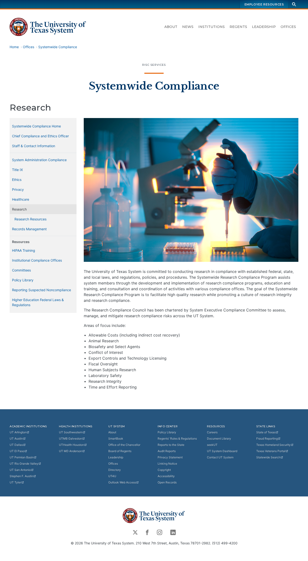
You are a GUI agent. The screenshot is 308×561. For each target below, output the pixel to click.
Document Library (219, 438)
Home (14, 47)
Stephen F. (21, 476)
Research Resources (30, 219)
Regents (238, 27)
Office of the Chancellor (124, 445)
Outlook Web (122, 482)
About (170, 27)
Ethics (16, 180)
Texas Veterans (270, 451)
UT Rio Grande (24, 463)
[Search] (294, 4)
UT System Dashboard (222, 451)
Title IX (17, 170)
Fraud (267, 438)
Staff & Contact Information (33, 146)
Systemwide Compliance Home (36, 126)
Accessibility (166, 476)
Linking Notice (167, 463)
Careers (212, 432)
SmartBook (115, 438)
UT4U (112, 476)
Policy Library (22, 280)
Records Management (29, 229)
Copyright (164, 470)
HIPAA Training (23, 250)
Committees (21, 270)
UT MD (70, 451)
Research (19, 209)
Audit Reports (167, 451)
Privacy (18, 189)
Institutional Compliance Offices (37, 260)
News (187, 27)
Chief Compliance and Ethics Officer (40, 136)
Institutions (211, 27)
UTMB (70, 438)
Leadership (264, 27)
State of (266, 432)
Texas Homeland (273, 445)
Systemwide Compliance (57, 47)
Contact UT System (220, 457)
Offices (288, 27)
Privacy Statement (170, 457)
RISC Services (154, 64)
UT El (17, 451)
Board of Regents (119, 451)
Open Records (167, 482)
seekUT (212, 445)
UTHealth (71, 445)
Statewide (268, 457)
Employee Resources (264, 4)
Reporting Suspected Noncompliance (41, 290)
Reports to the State (171, 445)
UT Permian (22, 457)
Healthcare (20, 199)
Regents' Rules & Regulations (177, 438)
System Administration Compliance (39, 160)
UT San (20, 470)
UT (18, 432)
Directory (114, 470)
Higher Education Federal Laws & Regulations (38, 302)
